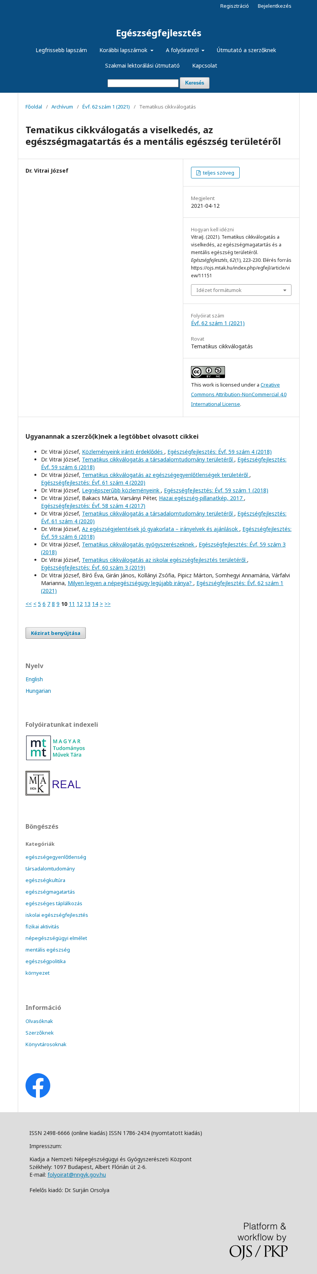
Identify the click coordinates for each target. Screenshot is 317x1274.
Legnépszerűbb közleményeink (121, 490)
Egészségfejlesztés (158, 32)
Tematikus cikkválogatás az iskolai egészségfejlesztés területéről (164, 559)
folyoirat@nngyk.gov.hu (77, 1174)
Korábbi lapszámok (124, 50)
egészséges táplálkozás (54, 903)
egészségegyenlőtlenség (56, 856)
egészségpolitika (46, 961)
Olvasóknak (39, 1021)
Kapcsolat (204, 65)
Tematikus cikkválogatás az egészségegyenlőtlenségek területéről (165, 474)
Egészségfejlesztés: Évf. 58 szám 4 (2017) (93, 505)
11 (72, 603)
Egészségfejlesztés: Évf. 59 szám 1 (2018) (216, 490)
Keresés (194, 83)
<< (29, 603)
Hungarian (38, 690)
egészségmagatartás (50, 891)
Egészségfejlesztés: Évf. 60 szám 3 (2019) (93, 567)
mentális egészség (48, 949)
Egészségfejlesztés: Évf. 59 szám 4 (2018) (219, 451)
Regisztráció (234, 5)
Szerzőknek (40, 1032)
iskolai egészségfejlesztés (57, 914)
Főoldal (34, 106)
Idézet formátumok (219, 290)
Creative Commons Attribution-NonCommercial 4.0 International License (238, 394)
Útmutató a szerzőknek (246, 50)
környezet (37, 972)
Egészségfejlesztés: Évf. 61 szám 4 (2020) (93, 482)
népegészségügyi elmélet (56, 938)
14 (95, 603)
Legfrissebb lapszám (61, 50)
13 (87, 603)
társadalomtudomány (50, 868)
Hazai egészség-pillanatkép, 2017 (201, 498)
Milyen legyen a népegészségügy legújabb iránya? (130, 583)
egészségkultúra (45, 880)
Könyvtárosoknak (46, 1044)
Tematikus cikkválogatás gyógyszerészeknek (139, 544)
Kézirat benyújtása (55, 632)
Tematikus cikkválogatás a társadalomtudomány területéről (158, 459)
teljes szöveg (218, 172)
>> (107, 603)
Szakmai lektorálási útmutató (142, 65)
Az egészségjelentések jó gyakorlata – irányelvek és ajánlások (160, 529)
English (34, 679)
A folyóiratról (183, 50)
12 (80, 603)
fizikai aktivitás (42, 926)
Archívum (62, 106)
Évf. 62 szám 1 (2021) (106, 106)
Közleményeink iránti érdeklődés (123, 451)
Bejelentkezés (274, 5)
